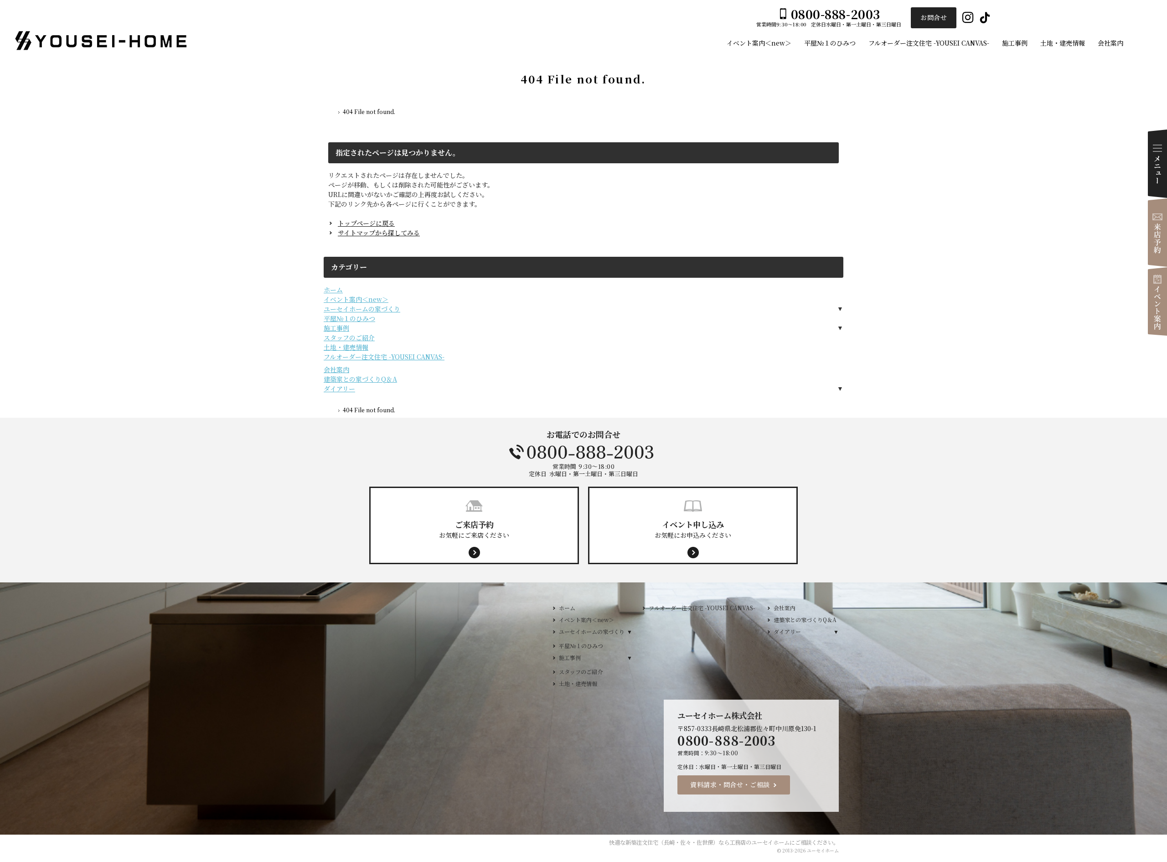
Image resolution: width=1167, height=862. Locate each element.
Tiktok (984, 18)
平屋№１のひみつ (349, 318)
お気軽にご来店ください (474, 529)
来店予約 (1157, 232)
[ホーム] (332, 113)
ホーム (333, 289)
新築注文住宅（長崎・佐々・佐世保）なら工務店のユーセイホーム (707, 842)
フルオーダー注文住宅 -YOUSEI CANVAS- (384, 356)
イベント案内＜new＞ (356, 299)
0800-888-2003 (583, 452)
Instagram (968, 18)
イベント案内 (1157, 301)
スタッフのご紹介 (349, 337)
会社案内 (336, 369)
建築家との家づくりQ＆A (360, 379)
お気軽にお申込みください (693, 529)
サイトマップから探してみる (379, 232)
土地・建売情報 (346, 347)
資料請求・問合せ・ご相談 (730, 784)
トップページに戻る (366, 223)
